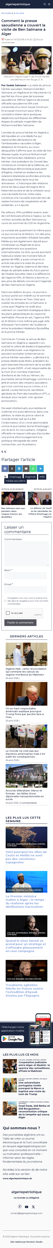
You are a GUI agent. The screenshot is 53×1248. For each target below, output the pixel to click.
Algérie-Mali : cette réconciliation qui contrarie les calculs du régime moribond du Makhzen (26, 671)
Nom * (8, 570)
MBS (42, 477)
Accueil (6, 13)
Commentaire (13, 539)
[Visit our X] (33, 1207)
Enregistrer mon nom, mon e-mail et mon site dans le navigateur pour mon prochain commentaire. (27, 601)
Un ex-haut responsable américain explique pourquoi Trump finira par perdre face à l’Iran (25, 713)
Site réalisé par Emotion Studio (26, 1242)
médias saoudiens (15, 481)
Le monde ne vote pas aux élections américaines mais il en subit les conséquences (25, 753)
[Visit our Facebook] (20, 1207)
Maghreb (30, 477)
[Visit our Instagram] (26, 1207)
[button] (45, 4)
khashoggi (15, 477)
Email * (8, 584)
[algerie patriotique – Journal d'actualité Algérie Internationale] (17, 4)
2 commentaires (28, 803)
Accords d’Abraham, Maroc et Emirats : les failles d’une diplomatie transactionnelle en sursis (25, 795)
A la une (19, 13)
